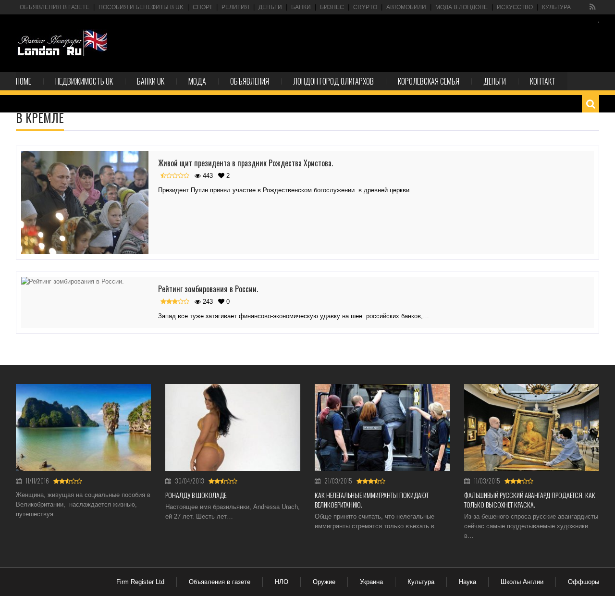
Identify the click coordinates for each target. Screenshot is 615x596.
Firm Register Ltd (140, 581)
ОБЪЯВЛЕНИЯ (249, 81)
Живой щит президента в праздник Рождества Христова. (245, 163)
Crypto (365, 7)
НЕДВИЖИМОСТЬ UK (84, 81)
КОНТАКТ (542, 81)
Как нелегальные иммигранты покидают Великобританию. (372, 499)
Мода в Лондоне (461, 7)
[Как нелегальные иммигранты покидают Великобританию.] (382, 427)
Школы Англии (522, 581)
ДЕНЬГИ (494, 81)
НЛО (281, 581)
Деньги (270, 7)
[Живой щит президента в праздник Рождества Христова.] (84, 202)
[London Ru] (62, 43)
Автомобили (406, 7)
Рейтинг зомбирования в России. (208, 289)
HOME (23, 81)
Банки (301, 7)
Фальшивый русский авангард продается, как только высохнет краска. (529, 499)
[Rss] (592, 7)
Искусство (515, 7)
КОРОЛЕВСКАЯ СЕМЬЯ (428, 81)
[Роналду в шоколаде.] (232, 427)
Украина (371, 581)
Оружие (324, 581)
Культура (556, 7)
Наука (467, 581)
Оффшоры (583, 581)
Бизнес (332, 7)
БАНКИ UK (150, 81)
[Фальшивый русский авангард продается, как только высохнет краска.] (531, 427)
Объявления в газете (54, 7)
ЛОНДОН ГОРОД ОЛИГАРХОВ (333, 81)
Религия (235, 7)
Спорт (202, 7)
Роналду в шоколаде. (196, 495)
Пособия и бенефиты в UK (141, 7)
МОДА (197, 81)
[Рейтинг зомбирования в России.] (84, 281)
